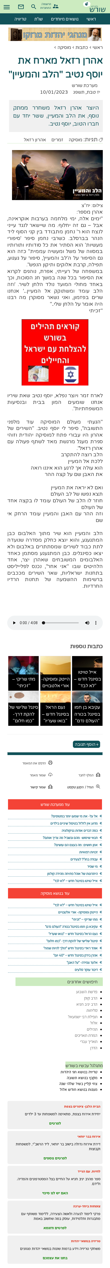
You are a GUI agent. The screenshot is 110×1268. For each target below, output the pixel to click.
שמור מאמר (38, 775)
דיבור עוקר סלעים (86, 969)
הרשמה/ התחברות (46, 5)
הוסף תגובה (85, 744)
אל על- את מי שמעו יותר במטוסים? (74, 816)
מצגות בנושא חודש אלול (78, 1089)
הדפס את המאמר (34, 763)
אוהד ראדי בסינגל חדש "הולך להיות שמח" (71, 948)
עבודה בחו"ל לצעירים (84, 859)
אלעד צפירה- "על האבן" (82, 962)
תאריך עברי (88, 1041)
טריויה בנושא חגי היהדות (79, 1072)
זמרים (57, 140)
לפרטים (55, 1123)
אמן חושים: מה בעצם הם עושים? (76, 845)
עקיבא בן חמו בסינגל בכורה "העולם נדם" (87, 714)
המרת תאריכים (86, 1035)
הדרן (93, 1047)
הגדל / (89, 787)
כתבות (82, 47)
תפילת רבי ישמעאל (82, 1016)
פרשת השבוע (86, 991)
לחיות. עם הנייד (89, 1171)
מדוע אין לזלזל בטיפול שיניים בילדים (74, 823)
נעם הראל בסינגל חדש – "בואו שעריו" (55, 714)
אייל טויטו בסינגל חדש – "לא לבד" (87, 679)
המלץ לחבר (85, 775)
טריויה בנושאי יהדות (85, 1241)
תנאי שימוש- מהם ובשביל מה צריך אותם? (70, 837)
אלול (93, 1022)
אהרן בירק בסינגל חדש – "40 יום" (75, 955)
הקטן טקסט (75, 787)
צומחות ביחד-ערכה (86, 1206)
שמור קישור (38, 787)
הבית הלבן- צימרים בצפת (82, 1106)
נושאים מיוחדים (64, 19)
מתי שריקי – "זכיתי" (23, 682)
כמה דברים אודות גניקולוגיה (80, 830)
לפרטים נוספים (55, 1158)
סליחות (92, 1010)
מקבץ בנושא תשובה (82, 1077)
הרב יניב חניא (86, 1004)
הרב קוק (90, 998)
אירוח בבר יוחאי (88, 1136)
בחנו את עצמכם (55, 1257)
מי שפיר (92, 866)
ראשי (98, 47)
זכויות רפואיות (88, 852)
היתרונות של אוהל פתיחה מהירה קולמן (72, 873)
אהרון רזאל (35, 140)
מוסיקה (64, 47)
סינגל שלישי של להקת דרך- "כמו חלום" (23, 714)
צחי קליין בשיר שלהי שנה (78, 1083)
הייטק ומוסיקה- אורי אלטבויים (55, 682)
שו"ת (38, 19)
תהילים (92, 1029)
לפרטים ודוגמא (55, 1227)
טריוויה (20, 19)
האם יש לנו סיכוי (55, 1193)
